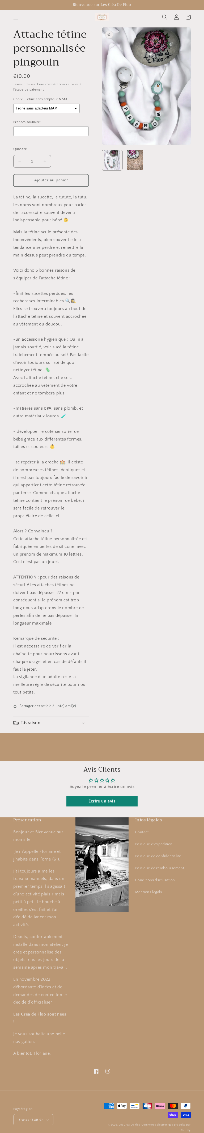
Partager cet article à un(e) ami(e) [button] (47, 706)
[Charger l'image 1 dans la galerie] (112, 160)
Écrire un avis (101, 801)
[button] (16, 17)
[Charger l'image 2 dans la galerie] (135, 160)
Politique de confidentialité (158, 856)
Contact (142, 832)
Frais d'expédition (51, 84)
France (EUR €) (31, 1120)
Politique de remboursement (159, 868)
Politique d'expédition (154, 844)
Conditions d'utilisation (155, 880)
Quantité (20, 149)
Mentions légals (148, 892)
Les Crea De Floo (130, 1124)
